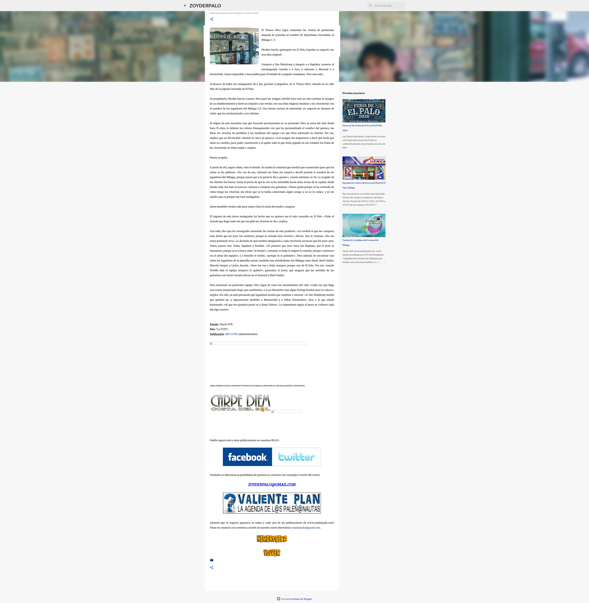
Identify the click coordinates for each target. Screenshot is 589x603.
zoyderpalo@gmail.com (306, 527)
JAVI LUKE (231, 334)
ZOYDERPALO (205, 5)
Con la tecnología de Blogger (296, 598)
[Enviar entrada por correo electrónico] (212, 561)
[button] (212, 19)
